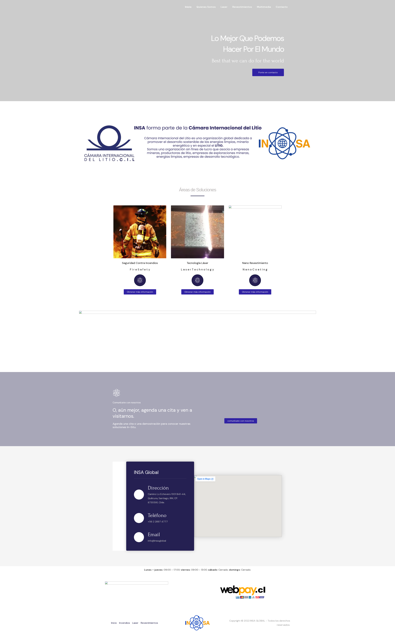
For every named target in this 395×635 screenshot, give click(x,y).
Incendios (124, 622)
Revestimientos (242, 6)
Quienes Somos (206, 6)
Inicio (188, 6)
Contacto (282, 6)
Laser (224, 6)
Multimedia (264, 6)
